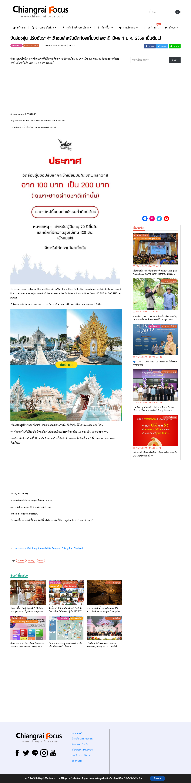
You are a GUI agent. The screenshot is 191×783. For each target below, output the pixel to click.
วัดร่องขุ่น (31, 560)
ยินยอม (157, 778)
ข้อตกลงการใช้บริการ (81, 744)
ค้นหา (174, 59)
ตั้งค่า (141, 778)
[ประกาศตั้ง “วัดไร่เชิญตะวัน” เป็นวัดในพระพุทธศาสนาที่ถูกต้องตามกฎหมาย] (28, 592)
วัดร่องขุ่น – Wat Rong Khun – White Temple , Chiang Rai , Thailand (49, 548)
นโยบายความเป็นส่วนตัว (82, 749)
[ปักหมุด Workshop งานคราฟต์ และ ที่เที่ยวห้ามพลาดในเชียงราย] (66, 628)
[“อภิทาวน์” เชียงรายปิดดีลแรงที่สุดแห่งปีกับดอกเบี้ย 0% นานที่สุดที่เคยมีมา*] (155, 430)
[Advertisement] (66, 88)
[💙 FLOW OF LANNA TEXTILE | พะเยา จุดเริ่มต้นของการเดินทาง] (155, 339)
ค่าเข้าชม (20, 560)
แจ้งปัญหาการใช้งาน (81, 755)
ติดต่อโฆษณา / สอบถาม (82, 738)
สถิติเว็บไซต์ (77, 760)
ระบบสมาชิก (77, 733)
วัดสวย (40, 560)
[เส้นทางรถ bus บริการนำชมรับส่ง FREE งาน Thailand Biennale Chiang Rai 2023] (28, 628)
